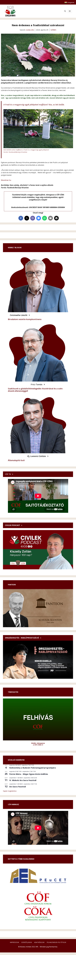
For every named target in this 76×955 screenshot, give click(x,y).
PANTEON (12, 585)
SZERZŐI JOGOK (26, 942)
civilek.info (30, 30)
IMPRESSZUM (14, 942)
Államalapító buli (16, 460)
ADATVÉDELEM (39, 942)
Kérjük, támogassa (38, 743)
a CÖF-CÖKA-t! (38, 745)
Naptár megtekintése (10, 791)
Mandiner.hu (6, 180)
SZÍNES (53, 30)
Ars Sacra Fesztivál (17, 786)
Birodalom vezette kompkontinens (24, 319)
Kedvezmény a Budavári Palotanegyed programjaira (32, 768)
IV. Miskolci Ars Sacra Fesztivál (22, 780)
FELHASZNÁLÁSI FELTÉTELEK (56, 942)
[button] (65, 11)
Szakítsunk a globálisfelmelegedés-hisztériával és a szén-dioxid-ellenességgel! (35, 389)
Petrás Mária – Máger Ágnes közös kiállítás (28, 774)
